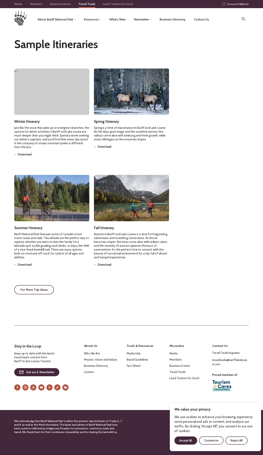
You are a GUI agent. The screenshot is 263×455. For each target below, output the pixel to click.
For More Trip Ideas (34, 289)
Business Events (60, 4)
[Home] (20, 18)
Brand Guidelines (137, 359)
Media (18, 4)
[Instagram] (25, 387)
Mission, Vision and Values (100, 359)
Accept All (185, 440)
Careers (89, 372)
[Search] (243, 19)
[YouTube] (41, 387)
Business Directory (172, 19)
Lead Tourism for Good (118, 4)
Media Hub (134, 353)
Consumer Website (238, 4)
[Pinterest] (49, 387)
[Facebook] (17, 387)
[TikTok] (57, 387)
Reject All (236, 440)
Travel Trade (87, 4)
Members (36, 4)
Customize (211, 440)
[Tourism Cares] (221, 385)
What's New (117, 19)
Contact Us (201, 19)
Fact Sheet (134, 366)
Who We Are (92, 353)
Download (25, 154)
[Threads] (33, 387)
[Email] (65, 387)
